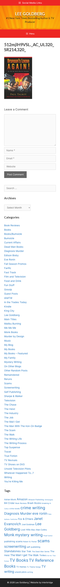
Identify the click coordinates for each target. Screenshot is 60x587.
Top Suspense (12, 447)
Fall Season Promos (15, 264)
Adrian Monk (10, 499)
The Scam (9, 430)
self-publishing (33, 547)
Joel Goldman (28, 524)
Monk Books (11, 332)
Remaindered (11, 374)
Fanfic (7, 268)
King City (9, 310)
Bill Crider (9, 503)
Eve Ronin (9, 259)
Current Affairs (12, 242)
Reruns (8, 379)
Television (9, 400)
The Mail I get (18, 555)
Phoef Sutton (47, 536)
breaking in (46, 503)
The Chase (10, 404)
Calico (6, 509)
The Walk (9, 434)
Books (7, 229)
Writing (8, 477)
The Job (8, 417)
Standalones (12, 551)
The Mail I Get (12, 421)
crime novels (14, 509)
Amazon (22, 499)
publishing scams (13, 541)
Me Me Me (10, 327)
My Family (9, 357)
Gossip (8, 289)
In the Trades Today (15, 302)
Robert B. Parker (30, 542)
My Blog (8, 345)
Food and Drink (12, 281)
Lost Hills (25, 529)
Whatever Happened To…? (19, 473)
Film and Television (15, 276)
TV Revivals (10, 460)
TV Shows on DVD (14, 464)
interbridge (47, 582)
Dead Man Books (13, 246)
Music (7, 340)
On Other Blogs (12, 366)
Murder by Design (14, 336)
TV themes (21, 567)
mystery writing (29, 535)
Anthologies (49, 500)
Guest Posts (11, 293)
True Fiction (10, 455)
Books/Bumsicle (13, 234)
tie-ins (49, 555)
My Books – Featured (16, 353)
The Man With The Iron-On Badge (23, 426)
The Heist (9, 409)
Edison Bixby (11, 255)
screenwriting (15, 546)
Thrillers (42, 555)
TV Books (19, 560)
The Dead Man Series (41, 551)
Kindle (7, 306)
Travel (7, 451)
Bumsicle (9, 238)
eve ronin (39, 513)
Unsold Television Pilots (17, 468)
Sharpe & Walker (13, 396)
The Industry (11, 413)
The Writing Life (13, 438)
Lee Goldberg (30, 13)
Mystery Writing (12, 362)
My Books (9, 349)
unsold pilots (21, 572)
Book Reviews (12, 225)
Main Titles (10, 319)
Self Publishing (12, 392)
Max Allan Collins (39, 530)
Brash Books (34, 503)
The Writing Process (15, 443)
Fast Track (10, 272)
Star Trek (26, 551)
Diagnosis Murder (14, 251)
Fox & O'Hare (25, 518)
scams (44, 540)
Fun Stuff (9, 285)
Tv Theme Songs (34, 567)
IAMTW (8, 298)
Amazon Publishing (36, 500)
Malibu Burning (12, 323)
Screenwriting (12, 387)
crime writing (33, 507)
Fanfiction (13, 519)
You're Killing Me (13, 481)
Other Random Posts (15, 370)
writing (30, 572)
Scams (8, 383)
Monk (9, 534)
